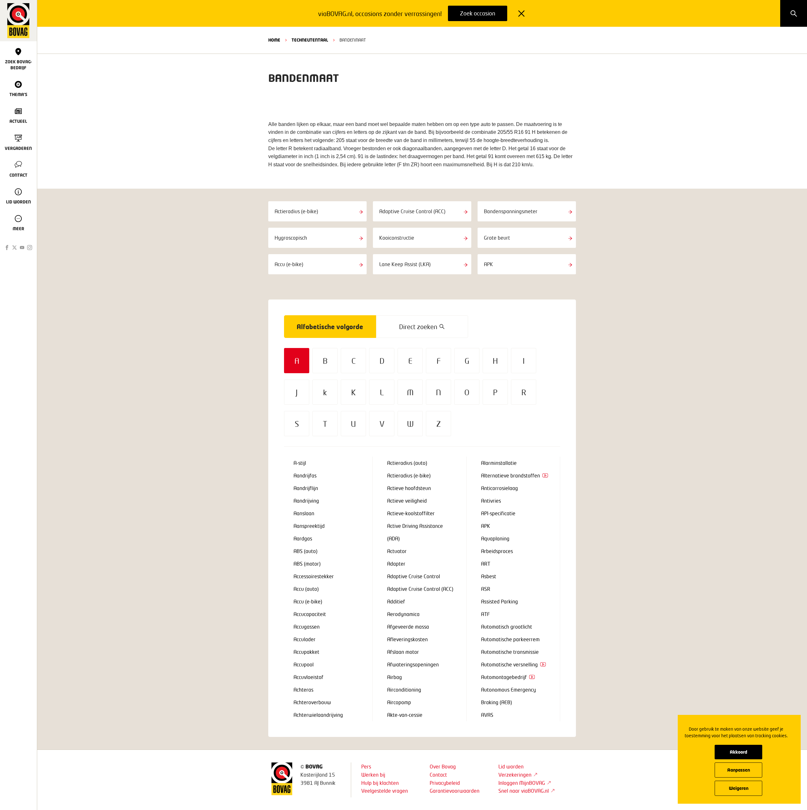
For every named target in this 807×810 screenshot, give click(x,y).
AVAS (487, 715)
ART (485, 564)
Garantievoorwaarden (454, 791)
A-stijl (299, 463)
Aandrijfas (304, 475)
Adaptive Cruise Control (413, 576)
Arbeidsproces (497, 551)
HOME (274, 40)
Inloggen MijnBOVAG (521, 783)
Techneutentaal (310, 40)
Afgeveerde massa (408, 627)
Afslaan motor (403, 652)
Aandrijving (306, 501)
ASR (485, 589)
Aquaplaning (495, 538)
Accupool (303, 664)
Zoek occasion (477, 13)
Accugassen (306, 627)
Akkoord (738, 752)
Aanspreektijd (309, 526)
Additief (396, 601)
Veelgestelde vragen (384, 791)
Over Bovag (443, 766)
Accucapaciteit (309, 614)
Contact (438, 775)
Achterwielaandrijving (318, 715)
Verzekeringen (514, 775)
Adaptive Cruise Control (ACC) (420, 589)
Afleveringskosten (407, 639)
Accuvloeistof (308, 677)
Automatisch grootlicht (506, 627)
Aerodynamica (403, 614)
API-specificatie (498, 513)
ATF (485, 614)
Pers (366, 766)
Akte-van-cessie (404, 715)
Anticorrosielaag (499, 488)
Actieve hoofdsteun (409, 488)
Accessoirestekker (313, 576)
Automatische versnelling (509, 664)
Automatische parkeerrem (510, 639)
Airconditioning (404, 690)
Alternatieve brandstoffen (510, 475)
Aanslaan (303, 513)
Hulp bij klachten (380, 783)
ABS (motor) (307, 564)
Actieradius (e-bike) (409, 475)
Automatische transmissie (510, 652)
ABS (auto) (305, 551)
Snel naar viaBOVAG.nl (523, 791)
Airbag (394, 677)
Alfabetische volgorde (330, 326)
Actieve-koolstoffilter (411, 513)
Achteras (303, 690)
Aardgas (302, 538)
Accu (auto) (306, 589)
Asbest (488, 576)
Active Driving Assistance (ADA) (415, 532)
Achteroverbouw (312, 702)
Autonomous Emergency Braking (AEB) (508, 696)
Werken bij (373, 775)
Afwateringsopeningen (413, 664)
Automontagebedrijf (504, 677)
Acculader (304, 639)
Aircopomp (399, 702)
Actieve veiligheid (407, 501)
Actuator (397, 551)
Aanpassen (738, 770)
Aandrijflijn (305, 488)
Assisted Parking (499, 601)
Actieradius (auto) (407, 463)
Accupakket (306, 652)
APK (485, 526)
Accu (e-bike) (307, 601)
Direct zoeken (418, 326)
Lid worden (511, 766)
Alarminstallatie (499, 463)
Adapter (396, 564)
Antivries (491, 501)
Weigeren (738, 788)
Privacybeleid (445, 783)
